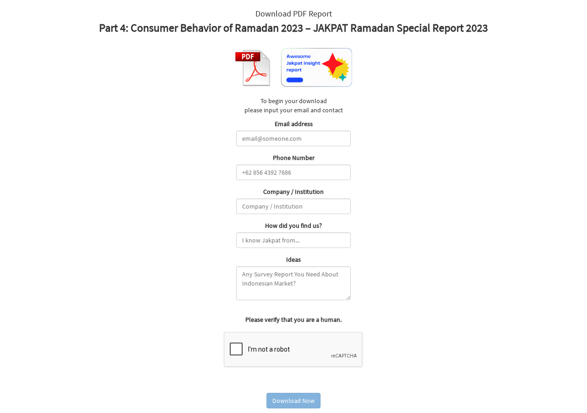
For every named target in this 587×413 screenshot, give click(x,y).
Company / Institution (293, 191)
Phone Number (294, 158)
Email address (294, 124)
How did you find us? (293, 225)
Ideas (293, 259)
